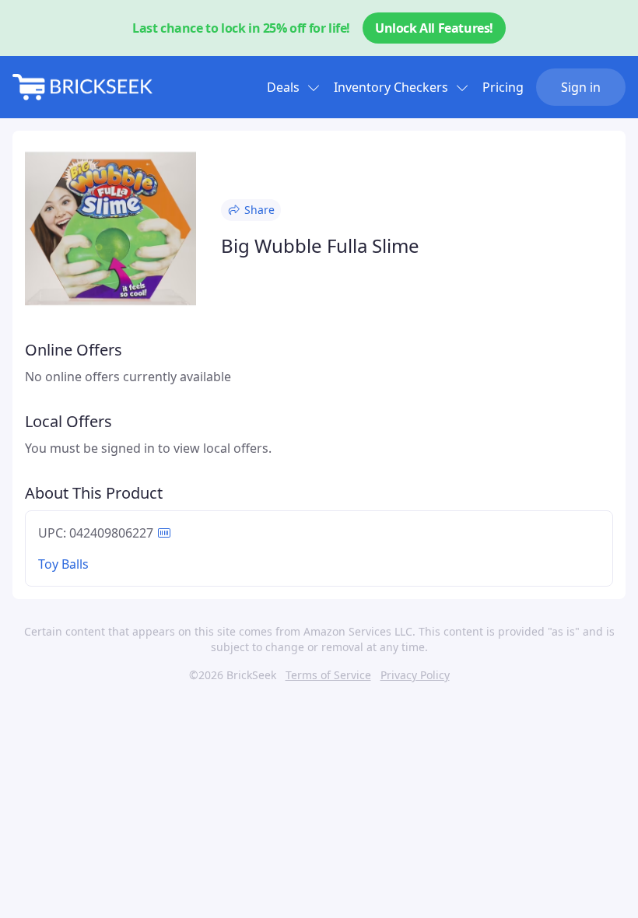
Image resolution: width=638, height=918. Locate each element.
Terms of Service (328, 674)
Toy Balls (63, 564)
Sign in (581, 87)
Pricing (503, 87)
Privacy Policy (415, 674)
